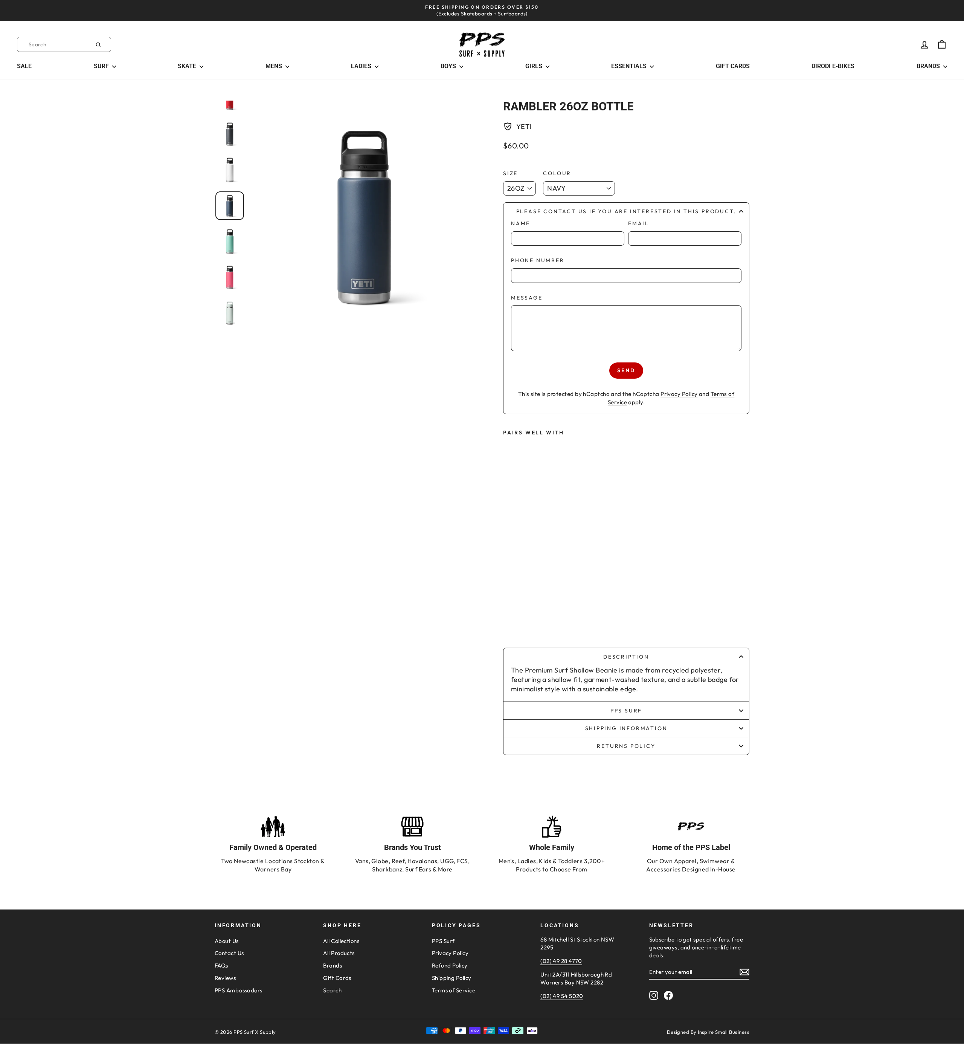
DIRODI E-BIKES (832, 66)
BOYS (449, 66)
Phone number (537, 260)
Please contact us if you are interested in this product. (626, 211)
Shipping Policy (451, 977)
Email (638, 223)
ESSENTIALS (629, 66)
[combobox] (64, 44)
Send (626, 370)
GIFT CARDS (733, 66)
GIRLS (534, 66)
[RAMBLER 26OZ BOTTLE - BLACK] (515, 604)
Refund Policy (450, 965)
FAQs (221, 965)
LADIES (362, 66)
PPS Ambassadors (238, 990)
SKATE (188, 66)
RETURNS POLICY (626, 746)
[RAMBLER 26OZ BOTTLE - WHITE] (532, 604)
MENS (274, 66)
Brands (332, 965)
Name (520, 223)
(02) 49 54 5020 (561, 996)
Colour (557, 173)
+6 (532, 619)
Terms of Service (453, 990)
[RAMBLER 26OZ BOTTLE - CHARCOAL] (548, 604)
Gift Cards (337, 977)
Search (332, 990)
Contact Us (229, 953)
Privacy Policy (678, 393)
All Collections (341, 941)
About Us (227, 941)
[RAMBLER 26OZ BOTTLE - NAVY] (515, 620)
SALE (24, 66)
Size (510, 173)
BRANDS (929, 66)
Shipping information (626, 728)
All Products (338, 953)
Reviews (225, 977)
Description (626, 656)
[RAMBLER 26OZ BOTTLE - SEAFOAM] (565, 604)
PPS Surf (626, 710)
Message (527, 297)
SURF (102, 66)
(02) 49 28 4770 (561, 961)
